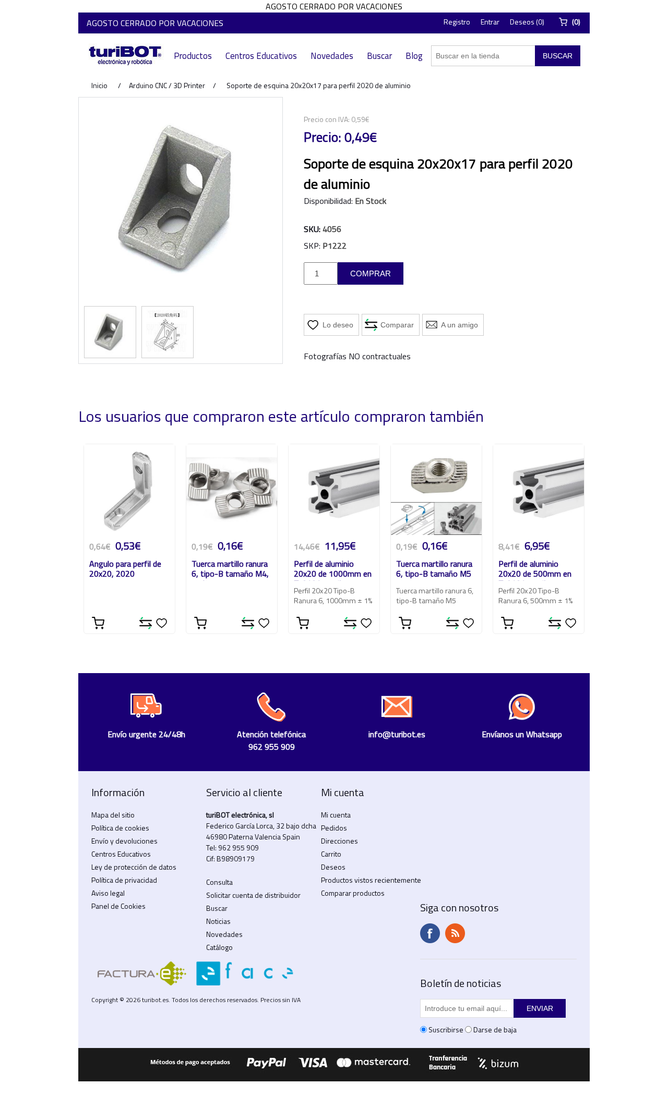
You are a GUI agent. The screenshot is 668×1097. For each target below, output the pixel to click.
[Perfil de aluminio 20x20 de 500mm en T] (538, 489)
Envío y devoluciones (124, 840)
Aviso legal (108, 892)
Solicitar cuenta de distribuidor (253, 894)
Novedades (332, 56)
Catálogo (219, 947)
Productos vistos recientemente (371, 879)
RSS (455, 933)
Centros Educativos (261, 56)
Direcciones (339, 840)
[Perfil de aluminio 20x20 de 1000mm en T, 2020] (334, 489)
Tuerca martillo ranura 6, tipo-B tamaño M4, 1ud (230, 570)
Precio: (322, 137)
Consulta (219, 881)
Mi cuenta (336, 814)
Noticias (218, 921)
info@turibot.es (396, 734)
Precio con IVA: (327, 119)
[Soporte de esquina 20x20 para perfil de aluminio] (110, 332)
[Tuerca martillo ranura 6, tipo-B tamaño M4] (231, 489)
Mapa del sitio (113, 814)
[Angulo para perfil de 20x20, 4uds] (129, 489)
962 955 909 (238, 847)
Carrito (331, 853)
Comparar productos (353, 892)
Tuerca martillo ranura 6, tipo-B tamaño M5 (434, 569)
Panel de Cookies (118, 905)
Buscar (379, 56)
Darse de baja (495, 1029)
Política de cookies (120, 827)
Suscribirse (445, 1029)
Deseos (333, 866)
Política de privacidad (124, 879)
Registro (457, 21)
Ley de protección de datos (133, 866)
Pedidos (334, 827)
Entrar (490, 21)
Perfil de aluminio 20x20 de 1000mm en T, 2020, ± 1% (333, 570)
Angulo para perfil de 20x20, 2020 (125, 569)
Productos (193, 56)
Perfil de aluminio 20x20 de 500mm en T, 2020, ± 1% (534, 570)
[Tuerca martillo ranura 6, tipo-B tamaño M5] (436, 489)
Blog (414, 56)
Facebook (430, 933)
